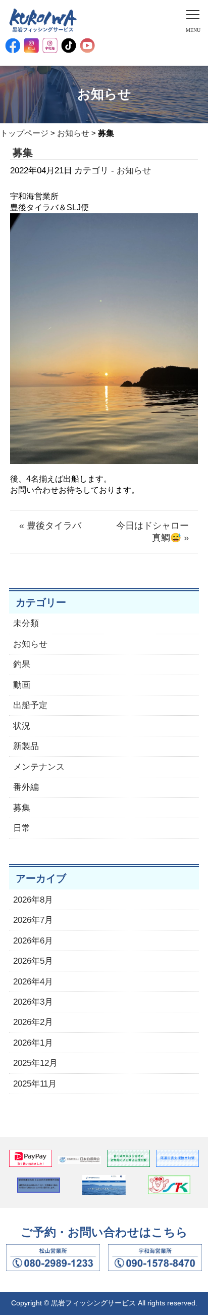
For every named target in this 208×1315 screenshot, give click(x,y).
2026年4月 (33, 982)
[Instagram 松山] (31, 45)
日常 (21, 828)
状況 (21, 726)
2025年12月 (35, 1063)
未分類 (26, 623)
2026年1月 (33, 1043)
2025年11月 (35, 1084)
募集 (21, 808)
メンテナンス (39, 767)
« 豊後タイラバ (50, 526)
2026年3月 (33, 1002)
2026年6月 (33, 941)
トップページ (24, 133)
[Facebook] (12, 45)
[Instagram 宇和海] (50, 45)
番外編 (26, 787)
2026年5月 (33, 961)
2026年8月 (33, 900)
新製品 (26, 746)
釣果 (21, 664)
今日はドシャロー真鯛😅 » (152, 532)
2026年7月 (33, 920)
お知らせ (73, 133)
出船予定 (30, 705)
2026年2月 (33, 1022)
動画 (21, 685)
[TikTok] (68, 45)
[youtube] (87, 45)
